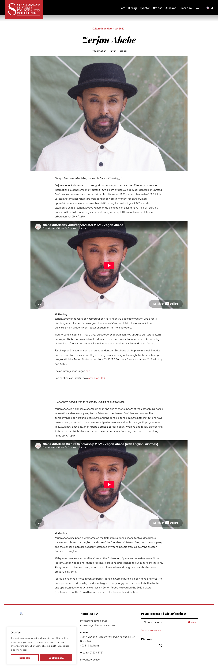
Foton (113, 51)
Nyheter (145, 8)
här (88, 371)
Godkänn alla (56, 658)
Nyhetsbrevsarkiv (151, 630)
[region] (41, 646)
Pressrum (186, 8)
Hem (122, 8)
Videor (123, 51)
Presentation (99, 51)
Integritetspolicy (90, 659)
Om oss (157, 8)
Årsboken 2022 (96, 378)
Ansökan (170, 8)
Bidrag (132, 8)
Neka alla (24, 658)
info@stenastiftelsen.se (94, 621)
